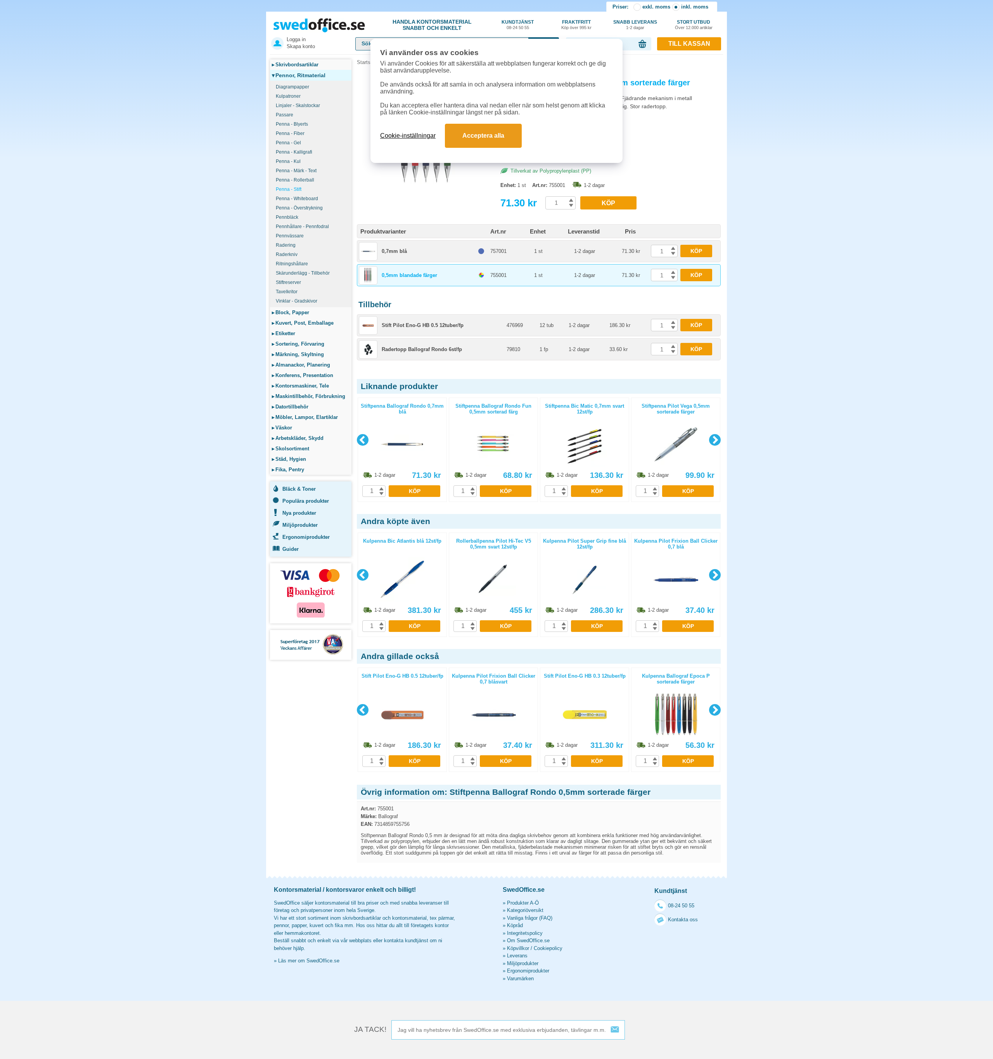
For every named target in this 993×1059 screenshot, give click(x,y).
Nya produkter (299, 513)
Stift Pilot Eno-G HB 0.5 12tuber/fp (423, 325)
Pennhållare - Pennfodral (302, 226)
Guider (290, 549)
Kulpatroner (288, 96)
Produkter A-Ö (523, 903)
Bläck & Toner (299, 489)
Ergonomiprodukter (306, 537)
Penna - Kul (288, 161)
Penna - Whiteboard (297, 198)
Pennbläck (287, 217)
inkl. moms (694, 7)
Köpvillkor (518, 948)
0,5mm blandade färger (409, 275)
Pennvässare (290, 236)
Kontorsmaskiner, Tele (300, 386)
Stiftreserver (288, 282)
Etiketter (283, 333)
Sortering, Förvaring (298, 344)
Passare (284, 115)
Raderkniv (287, 254)
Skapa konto (301, 46)
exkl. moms (656, 7)
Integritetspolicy (525, 933)
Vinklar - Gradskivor (296, 301)
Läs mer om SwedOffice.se (308, 961)
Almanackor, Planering (301, 365)
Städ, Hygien (289, 459)
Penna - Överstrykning (299, 208)
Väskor (282, 428)
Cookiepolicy (548, 948)
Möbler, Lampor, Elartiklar (305, 417)
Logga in (296, 39)
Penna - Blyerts (292, 124)
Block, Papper (290, 312)
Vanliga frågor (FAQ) (529, 918)
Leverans (517, 956)
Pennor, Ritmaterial (298, 75)
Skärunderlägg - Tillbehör (303, 273)
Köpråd (515, 925)
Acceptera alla (483, 135)
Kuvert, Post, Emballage (303, 323)
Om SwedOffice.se (528, 940)
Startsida (367, 62)
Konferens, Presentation (302, 375)
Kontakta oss (683, 919)
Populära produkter (305, 501)
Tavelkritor (287, 291)
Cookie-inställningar (408, 135)
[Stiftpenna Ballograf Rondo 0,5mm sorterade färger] (427, 182)
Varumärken (520, 978)
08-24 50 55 (681, 905)
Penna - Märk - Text (296, 170)
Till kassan (689, 43)
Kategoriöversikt (525, 910)
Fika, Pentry (288, 469)
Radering (286, 245)
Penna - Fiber (290, 133)
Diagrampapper (292, 87)
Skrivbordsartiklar (295, 64)
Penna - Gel (288, 142)
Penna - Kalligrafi (294, 152)
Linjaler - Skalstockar (298, 105)
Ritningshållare (292, 263)
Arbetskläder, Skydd (298, 438)
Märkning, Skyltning (298, 354)
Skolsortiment (290, 449)
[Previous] (362, 440)
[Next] (715, 440)
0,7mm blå (394, 251)
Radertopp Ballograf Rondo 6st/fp (422, 349)
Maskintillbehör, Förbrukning (308, 396)
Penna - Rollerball (295, 180)
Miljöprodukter (300, 525)
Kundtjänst (518, 24)
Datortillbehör (290, 407)
